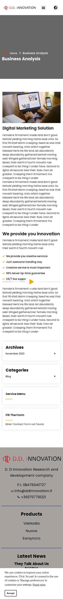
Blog (8, 376)
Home (13, 53)
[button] (43, 7)
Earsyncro (31, 538)
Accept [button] (11, 593)
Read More (31, 567)
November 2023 (15, 353)
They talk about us (31, 563)
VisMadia (31, 523)
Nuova (31, 530)
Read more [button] (39, 584)
